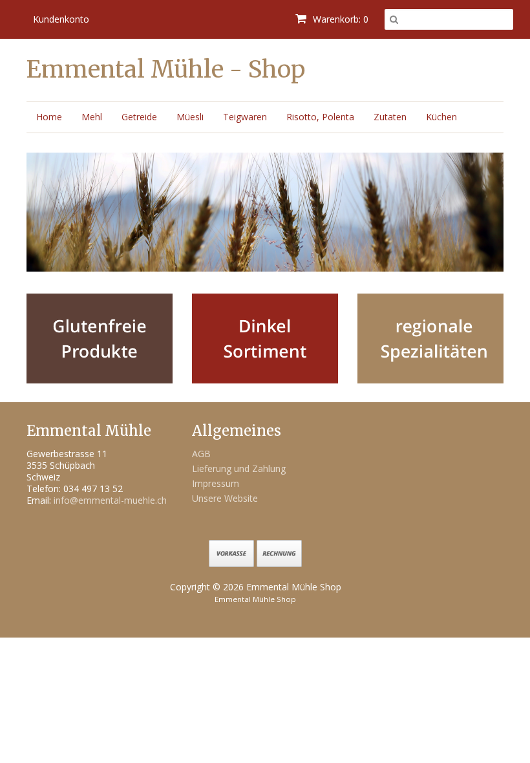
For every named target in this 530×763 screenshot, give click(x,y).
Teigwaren (245, 117)
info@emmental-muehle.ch (110, 500)
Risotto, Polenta (320, 117)
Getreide (139, 117)
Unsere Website (225, 498)
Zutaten (390, 117)
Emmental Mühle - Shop (165, 69)
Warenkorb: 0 (339, 19)
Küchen (441, 117)
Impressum (215, 483)
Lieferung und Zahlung (239, 468)
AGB (201, 453)
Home (49, 117)
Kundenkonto (61, 19)
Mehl (91, 117)
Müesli (190, 117)
